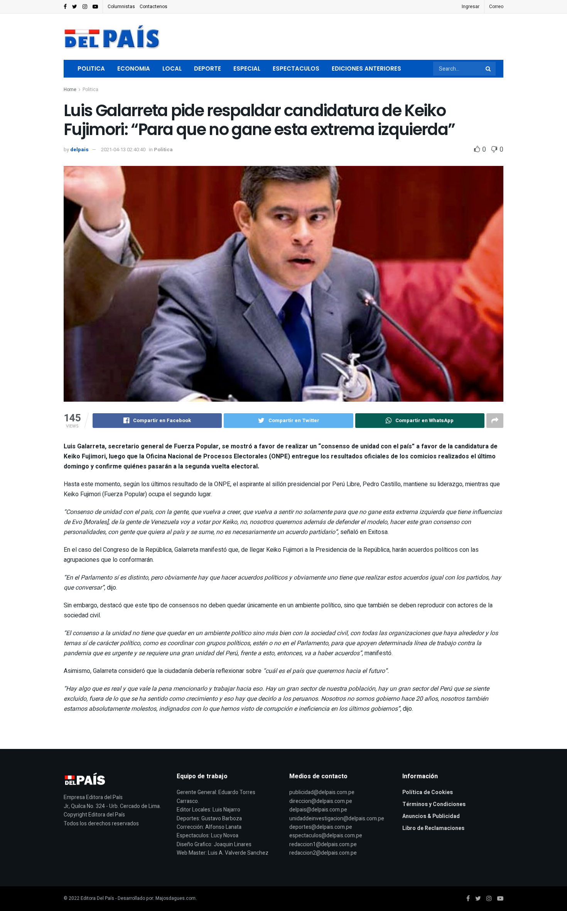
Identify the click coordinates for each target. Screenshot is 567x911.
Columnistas (121, 6)
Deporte (207, 68)
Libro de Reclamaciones (433, 828)
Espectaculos (296, 68)
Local (172, 68)
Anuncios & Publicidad (431, 816)
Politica (91, 68)
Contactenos (153, 6)
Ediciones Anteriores (366, 68)
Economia (133, 68)
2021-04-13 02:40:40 (123, 149)
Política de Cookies (427, 792)
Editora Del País (97, 898)
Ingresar (470, 6)
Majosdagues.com (175, 898)
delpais (79, 149)
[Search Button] (489, 69)
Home (70, 89)
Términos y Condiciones (434, 804)
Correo (496, 6)
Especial (246, 68)
